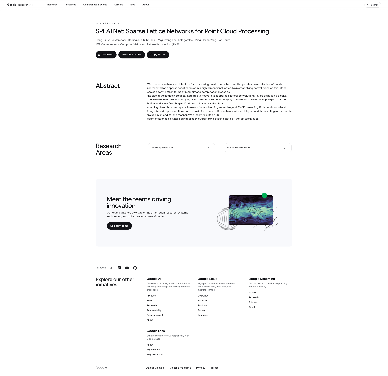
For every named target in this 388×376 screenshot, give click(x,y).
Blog (132, 4)
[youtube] (127, 268)
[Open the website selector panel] (31, 5)
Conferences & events (95, 4)
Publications (110, 23)
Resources (70, 4)
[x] (111, 268)
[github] (135, 268)
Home (99, 23)
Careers (118, 4)
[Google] (101, 367)
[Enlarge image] (276, 230)
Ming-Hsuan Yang (205, 40)
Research (52, 4)
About (145, 4)
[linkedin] (119, 268)
